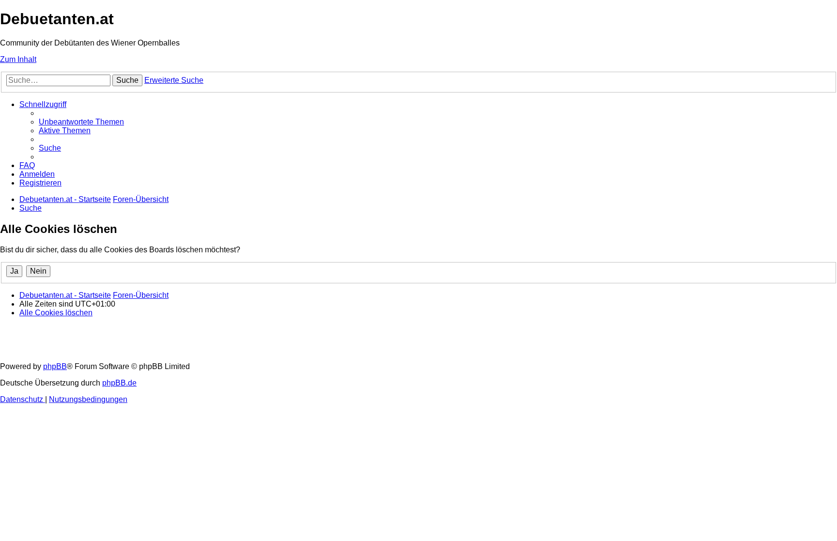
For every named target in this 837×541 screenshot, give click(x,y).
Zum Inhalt (18, 59)
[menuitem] (81, 122)
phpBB (55, 366)
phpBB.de (119, 383)
